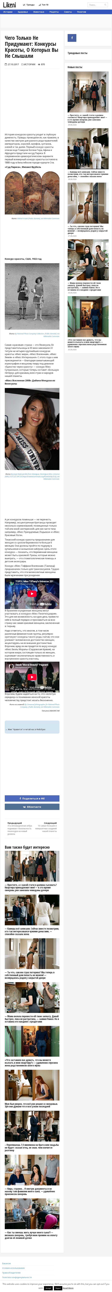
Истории (7, 12)
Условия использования (13, 1268)
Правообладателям (11, 1272)
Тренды (30, 4)
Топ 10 (44, 4)
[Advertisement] (32, 108)
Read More (68, 1288)
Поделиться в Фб (33, 798)
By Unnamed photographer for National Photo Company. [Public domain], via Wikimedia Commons (39, 705)
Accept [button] (48, 1288)
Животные (38, 12)
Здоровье (23, 12)
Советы (68, 12)
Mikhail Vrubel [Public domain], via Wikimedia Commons (38, 218)
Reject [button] (58, 1288)
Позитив (81, 12)
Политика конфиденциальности (17, 1277)
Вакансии (6, 1263)
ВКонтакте (33, 806)
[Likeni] (9, 4)
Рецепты (54, 12)
